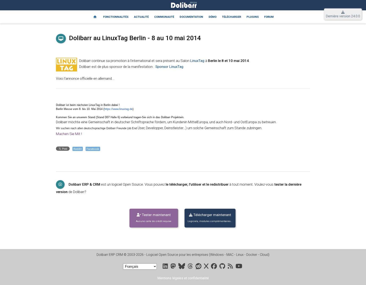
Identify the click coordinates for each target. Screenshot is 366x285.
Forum (269, 16)
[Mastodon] (173, 267)
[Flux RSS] (231, 267)
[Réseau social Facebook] (214, 267)
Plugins (253, 16)
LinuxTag (197, 61)
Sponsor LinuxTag (169, 66)
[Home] (95, 17)
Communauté (164, 16)
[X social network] (206, 267)
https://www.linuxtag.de (118, 109)
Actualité (141, 16)
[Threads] (191, 267)
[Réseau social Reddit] (199, 267)
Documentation (191, 16)
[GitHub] (223, 267)
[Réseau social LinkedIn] (166, 267)
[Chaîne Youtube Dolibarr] (239, 267)
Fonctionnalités (115, 16)
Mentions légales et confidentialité (183, 278)
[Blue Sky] (182, 267)
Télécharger (231, 16)
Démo (212, 16)
